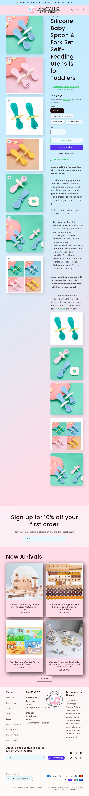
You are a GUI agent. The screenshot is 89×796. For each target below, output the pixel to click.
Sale (8, 708)
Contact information (75, 789)
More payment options (67, 153)
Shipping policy (59, 789)
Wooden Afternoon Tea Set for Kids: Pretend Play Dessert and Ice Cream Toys (64, 664)
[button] (5, 10)
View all (44, 679)
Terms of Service (13, 724)
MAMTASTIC (24, 787)
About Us (10, 698)
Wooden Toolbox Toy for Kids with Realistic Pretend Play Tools (24, 607)
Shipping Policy (12, 735)
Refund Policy (12, 740)
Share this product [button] (61, 160)
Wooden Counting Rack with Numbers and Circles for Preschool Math (64, 607)
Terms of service (77, 787)
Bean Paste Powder (62, 116)
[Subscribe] (63, 539)
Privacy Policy (12, 729)
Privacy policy (63, 787)
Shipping (66, 100)
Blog (8, 713)
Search (9, 719)
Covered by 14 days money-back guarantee (66, 88)
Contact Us (11, 703)
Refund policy (51, 787)
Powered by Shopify (36, 787)
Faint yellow (73, 122)
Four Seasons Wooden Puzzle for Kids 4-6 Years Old (24, 663)
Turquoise (57, 122)
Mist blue (57, 110)
